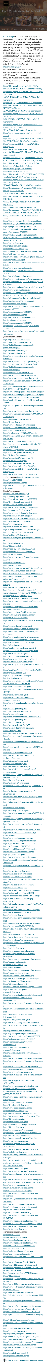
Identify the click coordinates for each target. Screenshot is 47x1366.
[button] (5, 1361)
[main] (23, 698)
